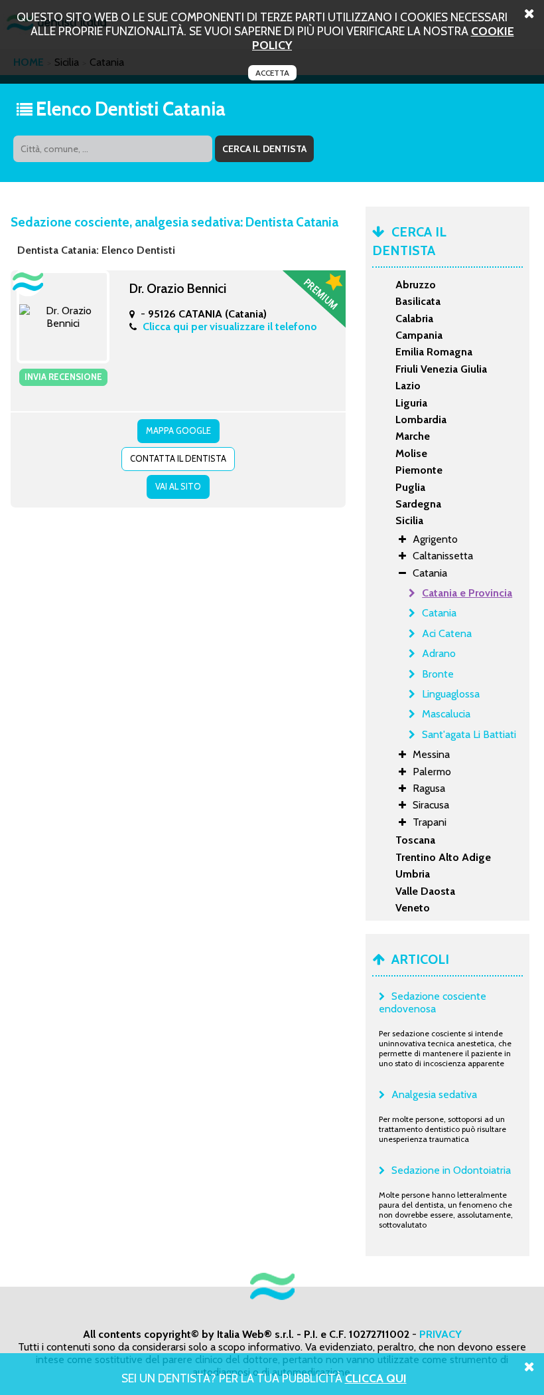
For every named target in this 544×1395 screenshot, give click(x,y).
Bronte (438, 674)
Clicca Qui (376, 1378)
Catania (439, 612)
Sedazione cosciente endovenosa (432, 1002)
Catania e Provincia (467, 593)
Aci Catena (447, 633)
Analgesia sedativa (434, 1094)
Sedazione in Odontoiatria (451, 1170)
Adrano (439, 653)
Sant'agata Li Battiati (469, 734)
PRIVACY (440, 1334)
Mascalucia (446, 713)
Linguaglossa (451, 694)
